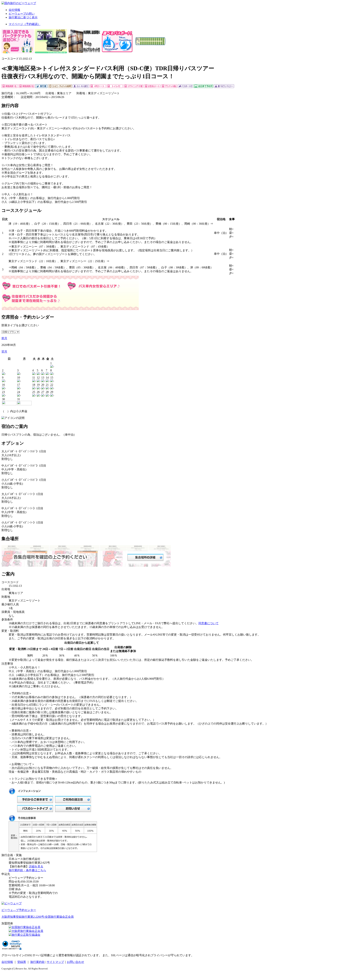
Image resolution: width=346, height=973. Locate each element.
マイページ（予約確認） (24, 24)
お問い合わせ (75, 961)
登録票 (21, 961)
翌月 (4, 351)
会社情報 (14, 9)
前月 (4, 338)
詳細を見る (36, 866)
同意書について (208, 623)
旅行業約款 (37, 961)
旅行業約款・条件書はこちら (27, 870)
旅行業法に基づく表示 (23, 17)
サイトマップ (55, 961)
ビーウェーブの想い (22, 13)
